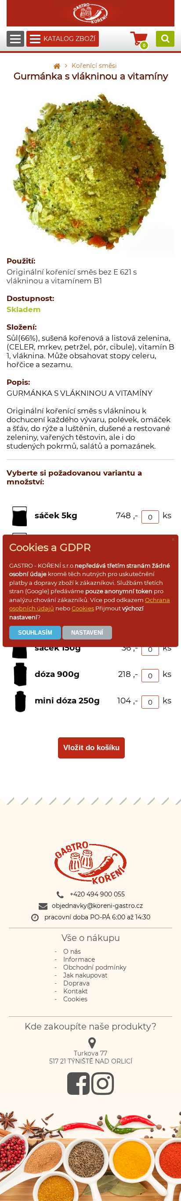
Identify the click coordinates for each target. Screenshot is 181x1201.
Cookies (83, 608)
